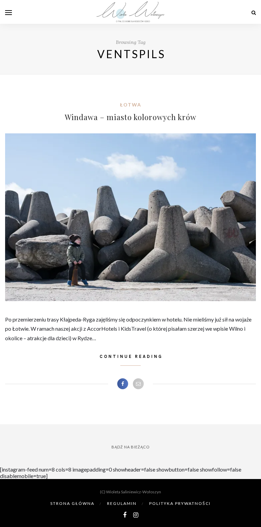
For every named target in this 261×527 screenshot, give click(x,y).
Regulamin (122, 503)
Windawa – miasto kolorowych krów (130, 117)
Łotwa (130, 105)
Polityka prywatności (180, 503)
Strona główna (72, 503)
